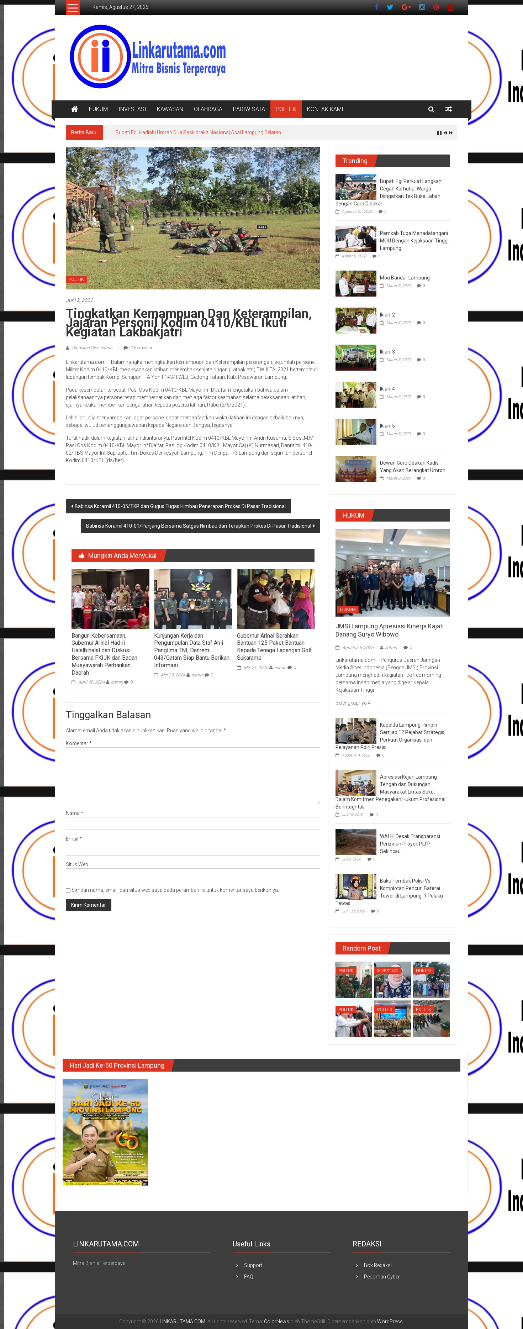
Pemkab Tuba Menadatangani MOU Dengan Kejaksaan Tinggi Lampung (414, 240)
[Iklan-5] (356, 431)
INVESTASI (132, 109)
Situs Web (77, 864)
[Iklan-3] (356, 357)
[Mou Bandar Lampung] (356, 283)
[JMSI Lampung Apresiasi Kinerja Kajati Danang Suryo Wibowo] (393, 572)
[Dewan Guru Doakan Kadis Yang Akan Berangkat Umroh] (356, 468)
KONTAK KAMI (325, 109)
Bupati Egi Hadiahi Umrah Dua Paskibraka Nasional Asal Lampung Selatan (198, 132)
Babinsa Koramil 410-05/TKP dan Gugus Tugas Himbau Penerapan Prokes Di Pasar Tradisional (180, 506)
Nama (74, 813)
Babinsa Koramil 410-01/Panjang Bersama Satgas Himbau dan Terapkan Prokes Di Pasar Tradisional (198, 526)
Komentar (79, 743)
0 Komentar (141, 347)
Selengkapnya (352, 703)
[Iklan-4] (356, 394)
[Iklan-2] (356, 320)
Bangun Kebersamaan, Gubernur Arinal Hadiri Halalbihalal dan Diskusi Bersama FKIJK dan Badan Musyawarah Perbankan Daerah (104, 654)
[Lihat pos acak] (448, 109)
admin (117, 682)
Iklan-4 (387, 389)
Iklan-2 (387, 315)
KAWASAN (170, 109)
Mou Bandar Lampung (405, 278)
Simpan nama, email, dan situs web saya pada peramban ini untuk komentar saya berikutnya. (175, 890)
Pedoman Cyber (382, 1277)
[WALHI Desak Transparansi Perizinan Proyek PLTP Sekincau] (356, 842)
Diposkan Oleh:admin (92, 347)
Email (74, 839)
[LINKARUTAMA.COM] (75, 109)
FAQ (248, 1277)
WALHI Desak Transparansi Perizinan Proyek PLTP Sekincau (410, 843)
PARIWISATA (249, 109)
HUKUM (98, 109)
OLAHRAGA (208, 109)
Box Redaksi (378, 1265)
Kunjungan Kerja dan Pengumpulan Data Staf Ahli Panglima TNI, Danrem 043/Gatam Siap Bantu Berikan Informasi (191, 650)
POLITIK (286, 109)
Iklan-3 (387, 352)
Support (253, 1265)
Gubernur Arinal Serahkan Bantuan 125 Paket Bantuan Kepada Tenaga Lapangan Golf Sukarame (274, 646)
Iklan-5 (387, 426)
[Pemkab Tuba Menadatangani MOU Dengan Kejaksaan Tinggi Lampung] (356, 238)
